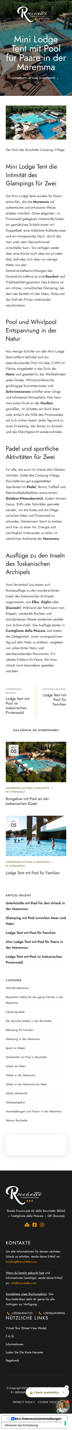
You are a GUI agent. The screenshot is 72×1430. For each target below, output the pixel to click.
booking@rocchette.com (21, 1261)
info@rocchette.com (23, 1283)
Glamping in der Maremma (23, 1039)
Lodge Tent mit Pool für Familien (33, 873)
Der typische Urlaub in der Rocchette (28, 1021)
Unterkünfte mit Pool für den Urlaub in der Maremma (35, 906)
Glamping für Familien (20, 1030)
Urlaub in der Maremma (20, 1075)
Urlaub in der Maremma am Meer (26, 1084)
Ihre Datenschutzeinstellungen (38, 1419)
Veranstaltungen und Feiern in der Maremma (33, 1111)
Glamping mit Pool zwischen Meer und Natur (36, 920)
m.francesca (17, 792)
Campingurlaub (15, 1012)
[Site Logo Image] (32, 14)
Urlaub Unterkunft (16, 1093)
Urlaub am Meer (16, 1066)
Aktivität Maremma (17, 988)
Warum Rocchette (16, 1120)
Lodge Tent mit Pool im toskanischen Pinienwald (34, 959)
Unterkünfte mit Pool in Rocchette (33, 78)
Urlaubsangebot (15, 1102)
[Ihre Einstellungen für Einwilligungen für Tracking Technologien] (65, 1423)
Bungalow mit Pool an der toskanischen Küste (27, 801)
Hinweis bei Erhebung (21, 1425)
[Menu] (63, 16)
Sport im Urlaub (15, 1048)
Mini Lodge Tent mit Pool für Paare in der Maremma (34, 944)
